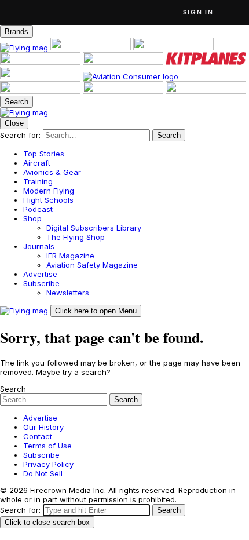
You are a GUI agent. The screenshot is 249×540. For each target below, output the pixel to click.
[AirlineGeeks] (173, 47)
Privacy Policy (48, 464)
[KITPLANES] (206, 62)
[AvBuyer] (124, 62)
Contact (37, 436)
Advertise (40, 417)
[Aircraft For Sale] (91, 47)
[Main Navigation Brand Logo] (24, 112)
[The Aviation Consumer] (130, 76)
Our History (43, 427)
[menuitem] (136, 153)
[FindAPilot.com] (124, 91)
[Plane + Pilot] (41, 76)
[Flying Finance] (41, 91)
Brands (16, 31)
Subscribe (41, 454)
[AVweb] (41, 62)
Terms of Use (47, 445)
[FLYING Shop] (206, 91)
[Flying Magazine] (25, 47)
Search (13, 388)
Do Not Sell (43, 473)
